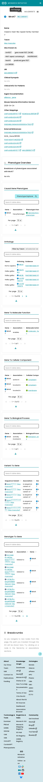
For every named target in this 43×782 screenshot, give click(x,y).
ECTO (31, 695)
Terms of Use (21, 693)
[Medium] (19, 770)
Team (6, 668)
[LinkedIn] (19, 773)
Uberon (31, 668)
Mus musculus (9, 43)
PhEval (6, 725)
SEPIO (31, 691)
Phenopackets (9, 748)
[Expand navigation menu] (40, 3)
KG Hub (19, 732)
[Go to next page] (22, 296)
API (17, 671)
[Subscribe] (19, 766)
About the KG (21, 700)
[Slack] (23, 766)
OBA (30, 681)
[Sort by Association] (23, 209)
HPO (30, 675)
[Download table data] (15, 230)
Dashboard (20, 706)
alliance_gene (10, 97)
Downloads (20, 668)
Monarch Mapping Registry (19, 727)
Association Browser (21, 710)
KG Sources (20, 703)
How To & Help (21, 684)
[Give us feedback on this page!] (40, 654)
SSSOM (6, 731)
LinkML (6, 728)
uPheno (32, 671)
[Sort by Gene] (10, 209)
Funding (7, 681)
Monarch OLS (21, 721)
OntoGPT (7, 741)
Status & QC (21, 681)
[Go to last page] (25, 296)
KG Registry (20, 736)
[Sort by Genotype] (14, 552)
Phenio (31, 678)
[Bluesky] (21, 777)
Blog (31, 725)
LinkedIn (32, 728)
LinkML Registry (19, 740)
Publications (8, 678)
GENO (31, 688)
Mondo (31, 665)
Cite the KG (20, 696)
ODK (5, 738)
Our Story (7, 665)
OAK (5, 734)
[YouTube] (22, 773)
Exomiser (7, 721)
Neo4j (18, 674)
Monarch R (20, 677)
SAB (5, 671)
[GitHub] (23, 770)
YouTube (32, 732)
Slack (31, 722)
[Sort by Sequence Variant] (20, 481)
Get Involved (34, 719)
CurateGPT (8, 744)
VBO (30, 685)
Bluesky (32, 735)
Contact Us (8, 675)
